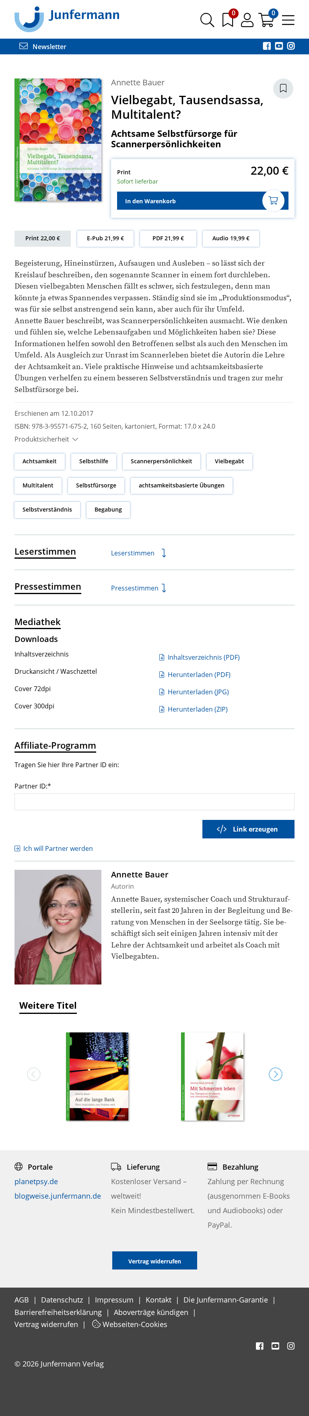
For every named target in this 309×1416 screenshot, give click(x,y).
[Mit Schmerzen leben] (212, 1077)
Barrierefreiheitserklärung (59, 1312)
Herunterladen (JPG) (197, 691)
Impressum (115, 1300)
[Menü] (288, 23)
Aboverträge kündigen (152, 1312)
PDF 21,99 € (168, 238)
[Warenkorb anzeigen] (267, 23)
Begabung (108, 509)
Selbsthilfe (93, 461)
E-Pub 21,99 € (105, 238)
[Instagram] (291, 46)
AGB (22, 1300)
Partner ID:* (32, 786)
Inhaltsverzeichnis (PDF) (203, 657)
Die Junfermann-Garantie (226, 1300)
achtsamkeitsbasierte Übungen (182, 485)
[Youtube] (279, 46)
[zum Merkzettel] (228, 23)
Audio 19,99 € (230, 238)
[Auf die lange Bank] (96, 1077)
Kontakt (159, 1300)
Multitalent (38, 485)
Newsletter (48, 46)
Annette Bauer (138, 82)
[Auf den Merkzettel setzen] (283, 88)
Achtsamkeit (40, 461)
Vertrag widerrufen (47, 1324)
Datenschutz (63, 1300)
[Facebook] (267, 46)
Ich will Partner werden (58, 848)
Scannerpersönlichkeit (161, 461)
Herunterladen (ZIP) (197, 709)
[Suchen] (207, 23)
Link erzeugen (255, 829)
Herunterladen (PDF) (198, 674)
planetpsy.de (36, 1181)
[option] (96, 1074)
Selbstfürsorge (96, 485)
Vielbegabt (229, 461)
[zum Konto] (248, 23)
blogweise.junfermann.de (57, 1196)
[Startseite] (66, 18)
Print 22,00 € (42, 238)
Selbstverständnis (47, 509)
